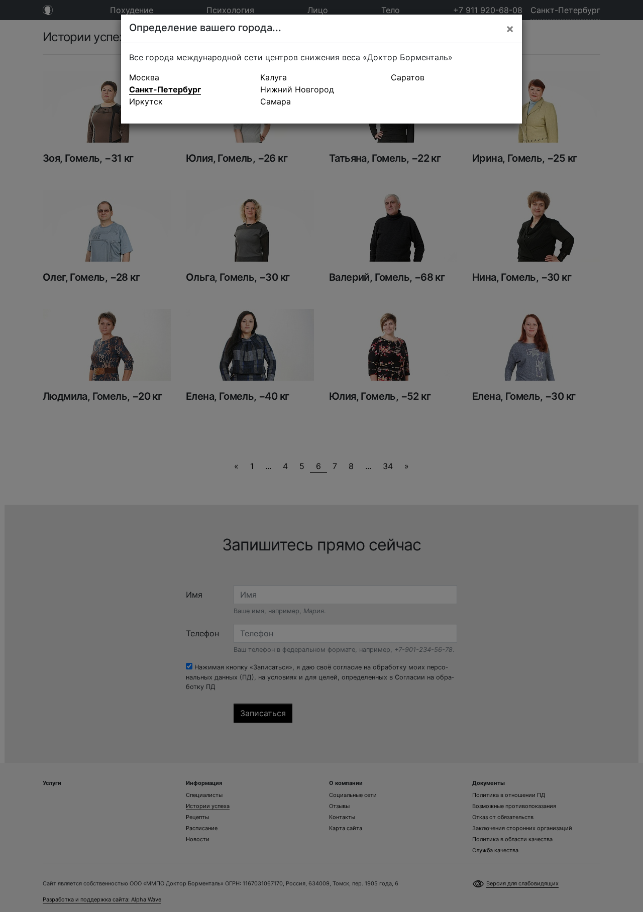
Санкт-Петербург (165, 89)
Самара (275, 101)
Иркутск (146, 101)
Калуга (273, 77)
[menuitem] (190, 77)
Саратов (407, 77)
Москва (144, 77)
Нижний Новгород (297, 89)
